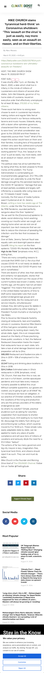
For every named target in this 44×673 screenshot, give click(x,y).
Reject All (22, 668)
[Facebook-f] (5, 521)
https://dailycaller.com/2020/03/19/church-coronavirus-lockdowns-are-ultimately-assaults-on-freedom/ (21, 63)
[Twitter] (24, 521)
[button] (5, 6)
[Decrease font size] (17, 80)
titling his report (16, 245)
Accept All (22, 656)
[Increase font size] (13, 80)
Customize (22, 662)
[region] (22, 654)
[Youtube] (15, 521)
